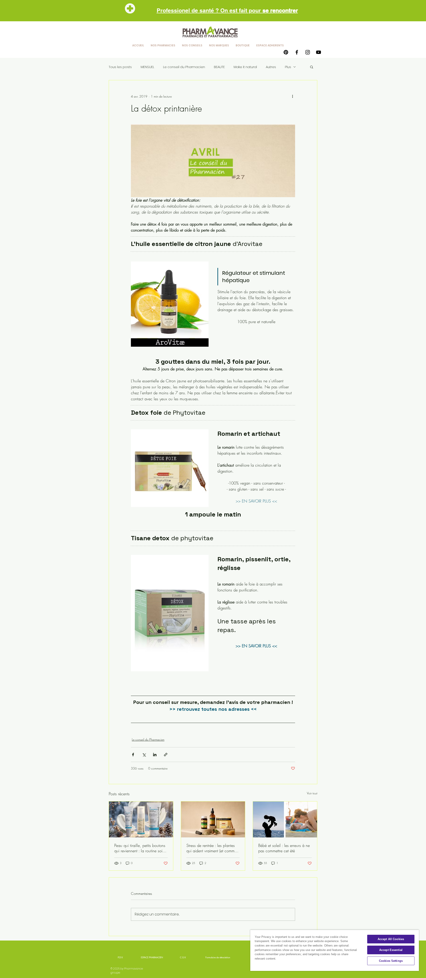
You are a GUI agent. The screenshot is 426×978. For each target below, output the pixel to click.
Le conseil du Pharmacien (184, 67)
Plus (288, 67)
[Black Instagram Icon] (308, 52)
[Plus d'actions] (292, 96)
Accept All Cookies (391, 939)
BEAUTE (219, 67)
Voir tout (312, 793)
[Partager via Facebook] (133, 754)
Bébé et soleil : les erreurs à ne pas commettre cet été (284, 848)
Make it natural (245, 67)
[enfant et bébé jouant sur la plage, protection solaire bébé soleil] (285, 819)
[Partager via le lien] (166, 754)
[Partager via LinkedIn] (155, 754)
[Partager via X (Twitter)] (144, 754)
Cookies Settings (391, 960)
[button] (312, 67)
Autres (271, 67)
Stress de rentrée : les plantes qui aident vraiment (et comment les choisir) (212, 848)
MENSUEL (147, 67)
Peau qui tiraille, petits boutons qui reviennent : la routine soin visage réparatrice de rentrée (139, 848)
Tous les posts (120, 67)
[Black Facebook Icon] (297, 52)
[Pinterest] (286, 52)
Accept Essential (390, 950)
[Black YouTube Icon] (318, 52)
